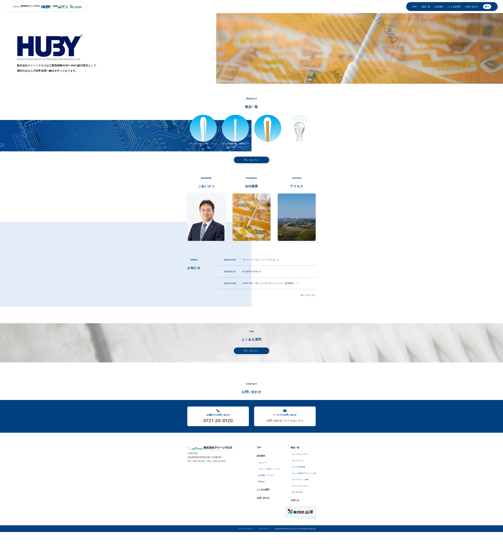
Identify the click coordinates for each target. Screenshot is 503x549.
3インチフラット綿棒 (300, 480)
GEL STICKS (297, 492)
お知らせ (295, 500)
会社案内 (439, 6)
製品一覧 (426, 6)
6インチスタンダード (300, 486)
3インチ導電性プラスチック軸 (304, 473)
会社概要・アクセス (266, 475)
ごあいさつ (262, 463)
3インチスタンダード (300, 454)
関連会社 (261, 482)
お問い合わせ (472, 6)
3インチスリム (298, 461)
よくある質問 (455, 6)
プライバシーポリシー (246, 529)
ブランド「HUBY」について (269, 469)
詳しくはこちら (251, 160)
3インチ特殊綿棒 (298, 467)
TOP (415, 6)
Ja (488, 6)
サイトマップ (264, 529)
